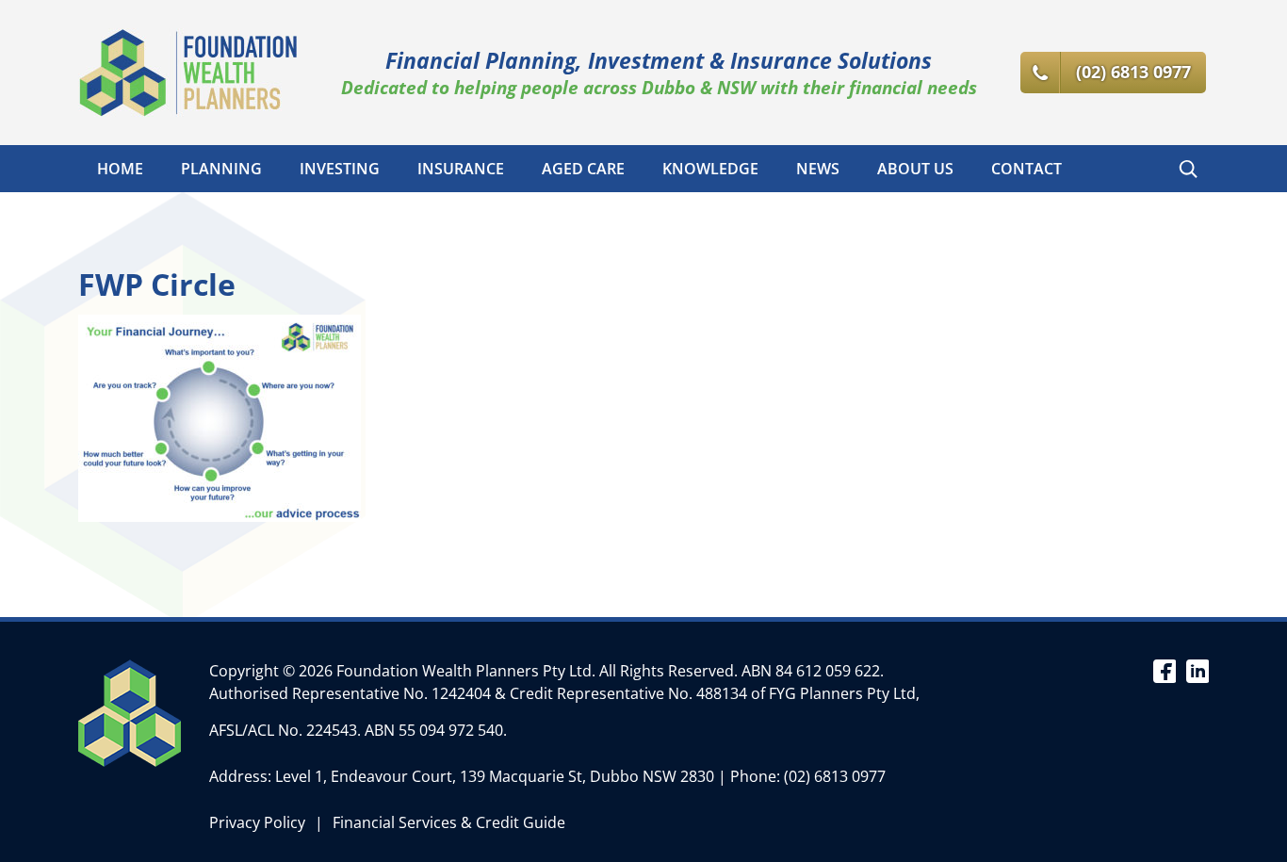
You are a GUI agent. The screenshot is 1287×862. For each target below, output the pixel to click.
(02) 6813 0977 (835, 776)
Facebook (1164, 669)
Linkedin (1197, 669)
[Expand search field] (1188, 169)
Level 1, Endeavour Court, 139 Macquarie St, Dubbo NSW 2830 (494, 776)
